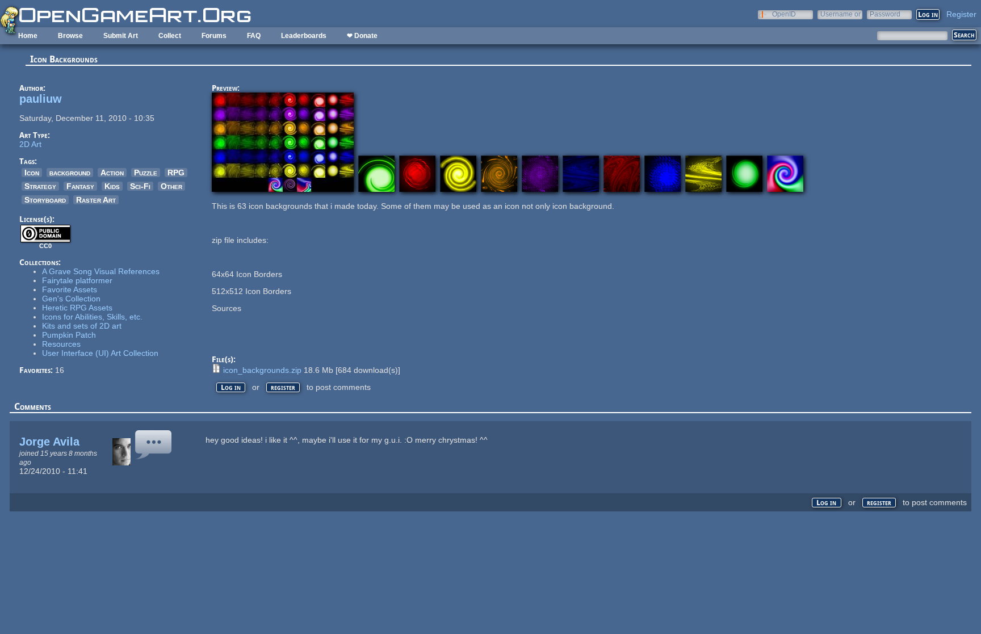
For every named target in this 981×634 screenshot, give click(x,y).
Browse (70, 36)
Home (27, 36)
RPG (176, 172)
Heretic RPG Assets (77, 307)
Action (112, 172)
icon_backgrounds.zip (262, 370)
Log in (231, 387)
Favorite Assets (69, 289)
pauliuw (40, 99)
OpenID (784, 14)
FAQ (254, 36)
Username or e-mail (840, 14)
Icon (31, 172)
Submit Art (120, 36)
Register (961, 14)
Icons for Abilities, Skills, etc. (92, 316)
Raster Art (96, 199)
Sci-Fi (140, 186)
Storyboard (45, 199)
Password (885, 14)
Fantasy (80, 186)
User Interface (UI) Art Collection (100, 353)
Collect (169, 36)
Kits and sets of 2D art (81, 325)
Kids (112, 186)
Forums (214, 36)
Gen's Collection (71, 298)
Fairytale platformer (77, 280)
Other (171, 186)
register (283, 387)
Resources (61, 344)
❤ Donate (362, 36)
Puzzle (145, 172)
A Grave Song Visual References (101, 271)
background (69, 172)
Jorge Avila (49, 441)
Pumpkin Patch (69, 334)
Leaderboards (303, 36)
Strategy (40, 186)
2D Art (30, 144)
